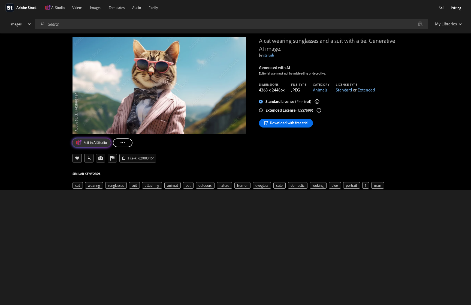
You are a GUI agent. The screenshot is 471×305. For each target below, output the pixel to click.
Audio (136, 7)
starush (268, 55)
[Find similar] (420, 24)
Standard (344, 90)
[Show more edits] (122, 142)
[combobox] (231, 24)
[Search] (43, 24)
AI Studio (58, 7)
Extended (366, 90)
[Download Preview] (88, 158)
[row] (78, 185)
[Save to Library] (77, 158)
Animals (320, 90)
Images (95, 7)
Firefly (153, 7)
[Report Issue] (112, 158)
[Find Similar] (100, 158)
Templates (117, 7)
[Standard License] (317, 101)
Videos (77, 7)
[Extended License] (319, 110)
